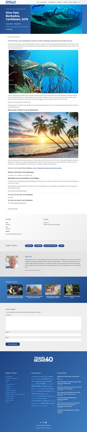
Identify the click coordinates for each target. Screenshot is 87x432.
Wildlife (39, 405)
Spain (40, 398)
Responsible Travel (50, 245)
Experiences (44, 2)
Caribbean (38, 245)
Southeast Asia (10, 384)
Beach (46, 376)
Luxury (52, 391)
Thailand (34, 403)
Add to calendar (14, 209)
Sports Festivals (23, 26)
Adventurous (35, 376)
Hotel (51, 389)
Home (38, 2)
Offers (74, 2)
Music (33, 394)
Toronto (72, 186)
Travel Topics (9, 398)
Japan (35, 391)
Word (45, 405)
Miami (62, 186)
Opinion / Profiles (10, 392)
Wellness (34, 405)
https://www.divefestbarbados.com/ (14, 234)
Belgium (33, 379)
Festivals (59, 2)
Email (7, 337)
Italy (32, 391)
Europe (8, 380)
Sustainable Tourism (40, 401)
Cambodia (45, 379)
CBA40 (33, 381)
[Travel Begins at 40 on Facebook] (40, 422)
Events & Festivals (11, 390)
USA (46, 403)
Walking (51, 403)
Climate (33, 384)
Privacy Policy (48, 425)
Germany (34, 389)
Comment (8, 315)
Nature (40, 394)
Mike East (10, 29)
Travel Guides (9, 400)
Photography (34, 396)
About (7, 402)
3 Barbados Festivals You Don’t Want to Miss (50, 168)
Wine (43, 405)
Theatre (39, 403)
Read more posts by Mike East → (33, 270)
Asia (7, 382)
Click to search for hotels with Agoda (17, 191)
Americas (8, 386)
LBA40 (40, 391)
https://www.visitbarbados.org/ (18, 203)
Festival (36, 386)
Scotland (36, 398)
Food (44, 386)
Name (8, 332)
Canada (51, 379)
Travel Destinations (11, 378)
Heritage (44, 389)
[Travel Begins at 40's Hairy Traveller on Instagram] (43, 422)
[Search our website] (78, 2)
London (46, 391)
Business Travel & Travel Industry (15, 394)
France (49, 386)
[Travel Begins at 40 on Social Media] (80, 2)
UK (43, 403)
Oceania (8, 388)
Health (39, 389)
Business (38, 379)
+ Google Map (56, 224)
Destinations (51, 2)
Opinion (65, 2)
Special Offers (10, 396)
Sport (61, 245)
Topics (70, 2)
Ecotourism (49, 384)
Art (42, 376)
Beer (51, 376)
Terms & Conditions (40, 425)
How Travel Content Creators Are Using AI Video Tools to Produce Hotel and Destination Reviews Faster (68, 404)
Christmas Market (44, 381)
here (11, 197)
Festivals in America (12, 26)
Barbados (47, 41)
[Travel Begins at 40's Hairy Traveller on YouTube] (46, 422)
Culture (40, 383)
